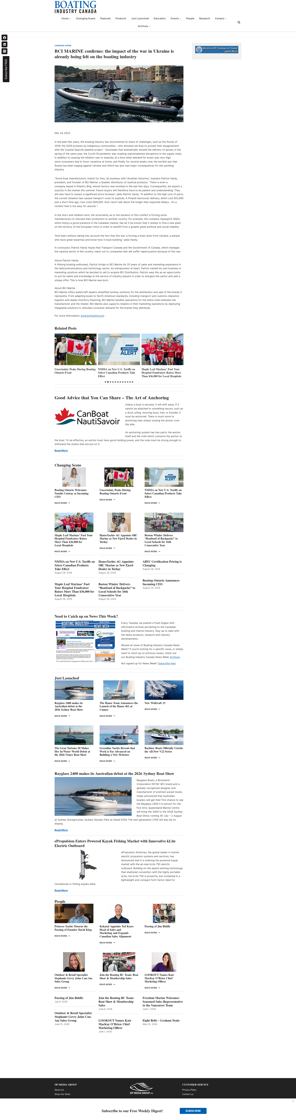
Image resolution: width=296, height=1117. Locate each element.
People (190, 18)
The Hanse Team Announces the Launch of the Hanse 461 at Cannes (119, 706)
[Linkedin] (4, 44)
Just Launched (140, 18)
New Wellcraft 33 (155, 703)
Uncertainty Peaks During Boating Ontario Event (115, 491)
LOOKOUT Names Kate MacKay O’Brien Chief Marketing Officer (159, 978)
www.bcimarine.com (92, 315)
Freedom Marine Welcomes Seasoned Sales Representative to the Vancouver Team (163, 1001)
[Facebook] (4, 37)
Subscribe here (167, 663)
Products (120, 18)
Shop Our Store (62, 1094)
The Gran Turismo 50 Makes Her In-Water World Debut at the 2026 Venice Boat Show (72, 751)
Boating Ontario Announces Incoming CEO (161, 582)
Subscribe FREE (6, 69)
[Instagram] (4, 51)
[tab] (105, 382)
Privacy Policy (189, 1089)
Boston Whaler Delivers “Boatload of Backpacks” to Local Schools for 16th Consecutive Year (161, 540)
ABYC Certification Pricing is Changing (162, 563)
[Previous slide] (59, 356)
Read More (61, 450)
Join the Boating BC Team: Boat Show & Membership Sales (119, 976)
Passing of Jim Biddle (157, 926)
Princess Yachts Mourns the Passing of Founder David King (73, 928)
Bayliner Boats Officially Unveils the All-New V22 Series (164, 749)
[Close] (293, 1101)
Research (204, 18)
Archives (175, 657)
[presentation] (76, 349)
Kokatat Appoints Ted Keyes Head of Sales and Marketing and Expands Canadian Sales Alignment (117, 931)
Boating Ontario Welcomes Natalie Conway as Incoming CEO (71, 493)
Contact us (187, 1094)
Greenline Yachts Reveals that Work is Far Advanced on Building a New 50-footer (117, 751)
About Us (59, 1089)
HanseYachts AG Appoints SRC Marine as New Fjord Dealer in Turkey (160, 372)
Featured (105, 18)
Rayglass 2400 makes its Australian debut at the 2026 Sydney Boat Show (69, 706)
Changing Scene (85, 18)
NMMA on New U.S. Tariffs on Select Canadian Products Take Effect (73, 372)
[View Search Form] (239, 22)
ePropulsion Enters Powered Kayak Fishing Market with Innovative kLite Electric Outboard (115, 843)
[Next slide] (178, 356)
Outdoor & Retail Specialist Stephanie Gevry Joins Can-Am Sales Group (73, 978)
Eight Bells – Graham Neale (161, 1020)
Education (160, 18)
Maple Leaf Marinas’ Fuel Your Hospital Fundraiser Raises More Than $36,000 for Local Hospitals (118, 372)
